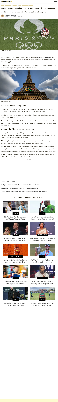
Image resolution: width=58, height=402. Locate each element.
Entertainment (8, 5)
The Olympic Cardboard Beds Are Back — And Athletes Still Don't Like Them (20, 184)
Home (2, 5)
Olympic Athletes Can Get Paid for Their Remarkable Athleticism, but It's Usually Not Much (24, 191)
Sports (19, 5)
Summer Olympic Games (27, 5)
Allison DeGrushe (11, 15)
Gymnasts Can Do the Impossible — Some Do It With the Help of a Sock (19, 188)
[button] (56, 2)
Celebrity (15, 5)
